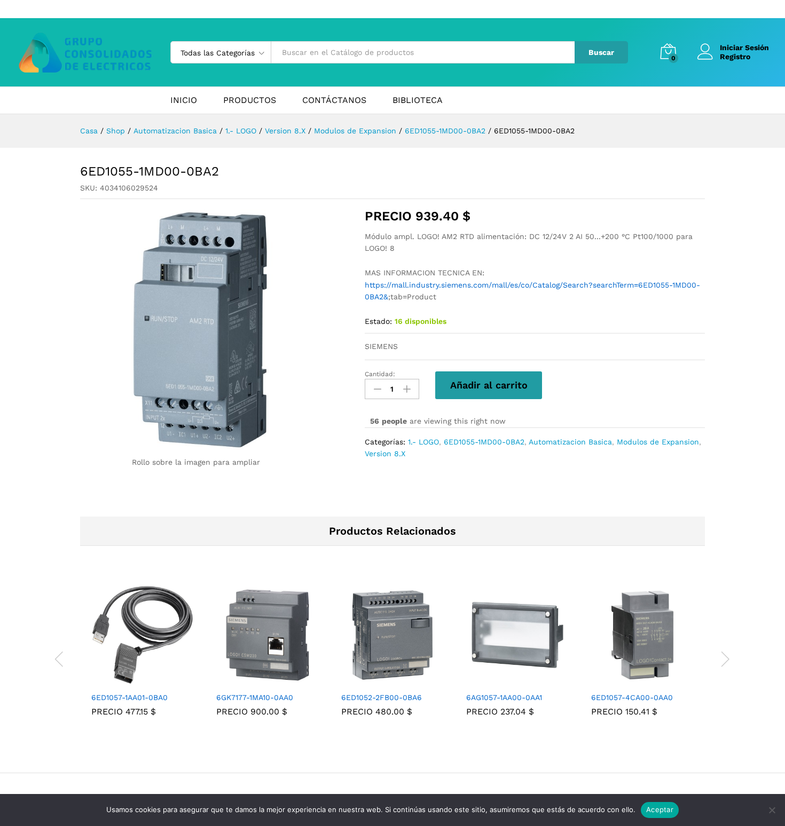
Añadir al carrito (489, 385)
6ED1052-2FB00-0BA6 (381, 697)
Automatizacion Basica (570, 442)
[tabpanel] (142, 658)
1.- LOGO (423, 442)
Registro (735, 56)
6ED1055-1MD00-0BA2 (484, 442)
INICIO (183, 100)
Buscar (601, 52)
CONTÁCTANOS (334, 100)
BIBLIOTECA (417, 100)
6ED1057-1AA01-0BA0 (129, 697)
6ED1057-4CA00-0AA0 (632, 697)
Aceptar (659, 809)
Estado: (378, 321)
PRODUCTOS (249, 100)
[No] (771, 810)
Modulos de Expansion (658, 442)
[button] (130, 680)
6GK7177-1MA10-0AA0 (254, 697)
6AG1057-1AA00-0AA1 (504, 697)
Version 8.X (385, 453)
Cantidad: (380, 374)
